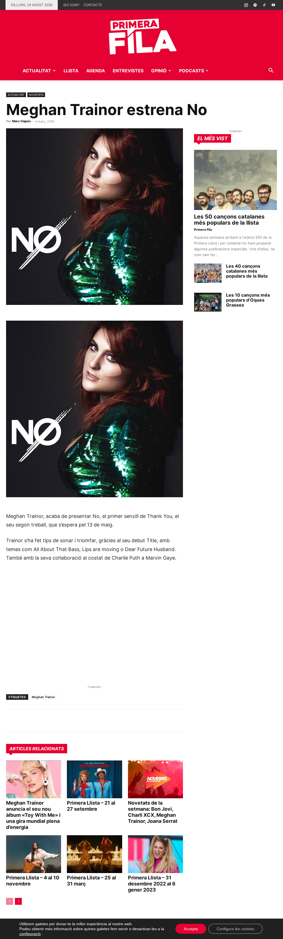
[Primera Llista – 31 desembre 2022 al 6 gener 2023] (155, 854)
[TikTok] (264, 5)
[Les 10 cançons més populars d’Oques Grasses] (208, 302)
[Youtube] (273, 5)
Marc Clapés (21, 121)
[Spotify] (255, 5)
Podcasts (191, 70)
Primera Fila (203, 230)
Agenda (95, 70)
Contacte (93, 5)
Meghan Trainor (43, 697)
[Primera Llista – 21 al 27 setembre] (94, 779)
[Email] (62, 720)
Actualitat (37, 70)
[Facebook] (49, 720)
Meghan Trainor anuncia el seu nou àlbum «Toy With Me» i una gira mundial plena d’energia (33, 815)
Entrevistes (128, 70)
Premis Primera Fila (47, 90)
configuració (30, 934)
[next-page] (18, 901)
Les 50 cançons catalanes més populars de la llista (229, 219)
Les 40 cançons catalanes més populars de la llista (247, 271)
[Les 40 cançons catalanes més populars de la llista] (208, 273)
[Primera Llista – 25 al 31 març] (94, 854)
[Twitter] (37, 720)
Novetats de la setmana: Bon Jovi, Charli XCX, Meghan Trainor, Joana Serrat (152, 812)
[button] (270, 71)
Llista (71, 70)
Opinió (159, 70)
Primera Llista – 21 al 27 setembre (91, 806)
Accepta (191, 929)
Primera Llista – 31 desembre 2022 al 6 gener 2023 (151, 884)
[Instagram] (246, 5)
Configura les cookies (235, 929)
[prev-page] (9, 901)
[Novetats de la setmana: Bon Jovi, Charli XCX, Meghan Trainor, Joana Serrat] (155, 779)
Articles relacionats (36, 748)
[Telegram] (24, 720)
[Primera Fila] (141, 35)
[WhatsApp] (11, 720)
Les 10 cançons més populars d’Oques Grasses (248, 300)
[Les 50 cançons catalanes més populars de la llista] (235, 180)
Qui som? (71, 5)
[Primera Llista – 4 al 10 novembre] (33, 854)
